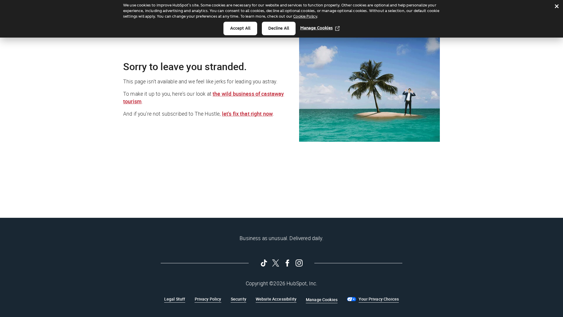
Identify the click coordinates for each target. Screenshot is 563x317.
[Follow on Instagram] (299, 263)
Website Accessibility (276, 299)
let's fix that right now (247, 113)
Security (238, 299)
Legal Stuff (174, 299)
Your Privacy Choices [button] (379, 299)
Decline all (278, 28)
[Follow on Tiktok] (263, 263)
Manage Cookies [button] (322, 299)
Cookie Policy (305, 16)
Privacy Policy (208, 299)
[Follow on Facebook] (287, 263)
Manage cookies (316, 28)
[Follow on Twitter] (275, 263)
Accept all (240, 28)
